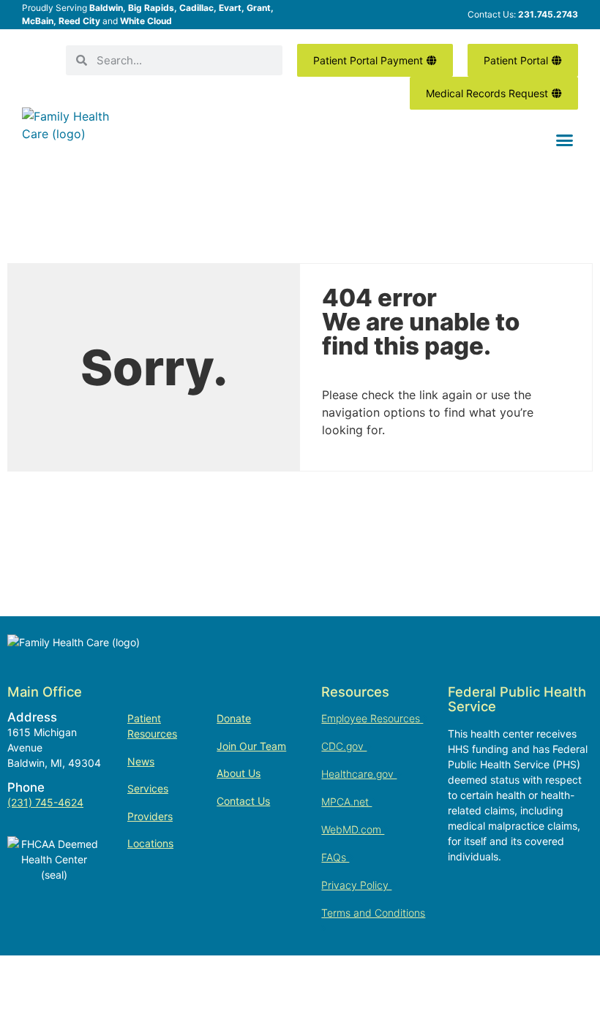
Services (147, 788)
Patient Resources (152, 726)
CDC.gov (344, 746)
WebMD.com (352, 829)
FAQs (335, 857)
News (140, 761)
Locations (150, 843)
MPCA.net (346, 801)
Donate (234, 718)
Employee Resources (372, 718)
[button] (565, 140)
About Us (238, 773)
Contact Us (243, 801)
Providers (150, 816)
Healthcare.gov (359, 774)
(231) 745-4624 (45, 802)
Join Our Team (251, 746)
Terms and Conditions (373, 912)
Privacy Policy (356, 885)
